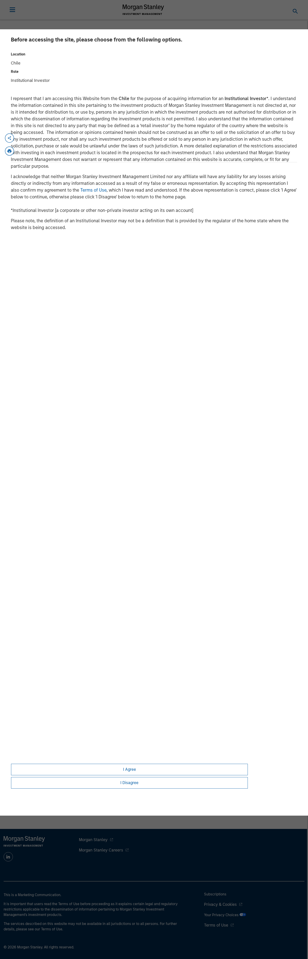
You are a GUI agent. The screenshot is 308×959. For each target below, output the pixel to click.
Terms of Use (93, 190)
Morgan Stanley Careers (101, 850)
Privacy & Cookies (220, 904)
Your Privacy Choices (221, 915)
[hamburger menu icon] (12, 9)
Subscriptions (215, 894)
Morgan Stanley (93, 839)
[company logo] (143, 10)
